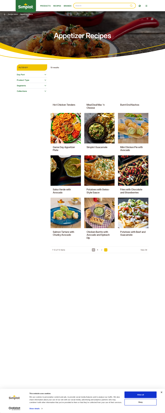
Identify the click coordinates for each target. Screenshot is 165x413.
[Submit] (131, 5)
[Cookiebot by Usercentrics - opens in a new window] (14, 408)
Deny (141, 402)
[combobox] (104, 5)
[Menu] (146, 6)
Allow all (140, 395)
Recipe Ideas (13, 14)
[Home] (5, 14)
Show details (34, 409)
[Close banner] (161, 392)
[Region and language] (140, 6)
